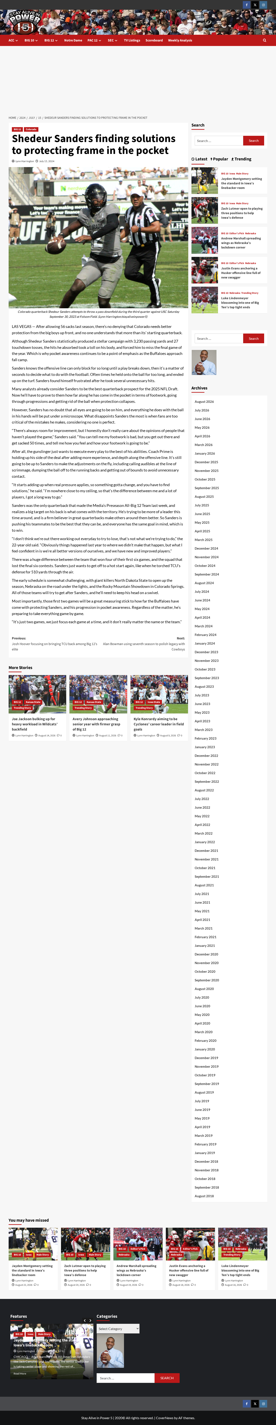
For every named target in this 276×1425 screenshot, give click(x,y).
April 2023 (202, 721)
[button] (264, 40)
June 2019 (202, 1110)
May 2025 (202, 522)
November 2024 (207, 557)
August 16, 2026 (233, 1285)
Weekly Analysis (180, 40)
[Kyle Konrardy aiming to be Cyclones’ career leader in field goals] (159, 694)
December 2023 (206, 652)
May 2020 (202, 1015)
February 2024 (205, 635)
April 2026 (202, 436)
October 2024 (205, 566)
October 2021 (205, 868)
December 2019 (206, 1058)
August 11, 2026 (107, 735)
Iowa (232, 174)
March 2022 (204, 833)
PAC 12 (92, 40)
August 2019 (204, 1092)
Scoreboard (154, 40)
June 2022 (202, 807)
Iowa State (154, 702)
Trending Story (22, 708)
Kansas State (33, 702)
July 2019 (202, 1101)
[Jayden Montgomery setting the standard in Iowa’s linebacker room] (204, 180)
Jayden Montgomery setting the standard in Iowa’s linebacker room (241, 183)
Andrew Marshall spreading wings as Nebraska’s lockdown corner (241, 243)
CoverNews (164, 1418)
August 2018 (204, 1196)
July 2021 (202, 894)
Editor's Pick (236, 233)
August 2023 (204, 686)
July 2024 (202, 591)
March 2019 (204, 1135)
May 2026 (202, 427)
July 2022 (202, 799)
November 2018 (207, 1170)
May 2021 (202, 911)
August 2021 (204, 885)
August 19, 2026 (128, 1285)
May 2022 (202, 816)
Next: (144, 644)
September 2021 (207, 876)
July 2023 (202, 695)
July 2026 (202, 410)
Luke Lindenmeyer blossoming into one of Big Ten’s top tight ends (240, 303)
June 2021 (202, 902)
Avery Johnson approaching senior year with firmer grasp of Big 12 (96, 724)
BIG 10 (29, 40)
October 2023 (205, 669)
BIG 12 (49, 40)
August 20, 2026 (76, 1285)
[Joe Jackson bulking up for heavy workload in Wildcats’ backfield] (37, 694)
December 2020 (206, 954)
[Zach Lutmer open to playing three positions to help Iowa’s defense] (204, 210)
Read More (20, 1373)
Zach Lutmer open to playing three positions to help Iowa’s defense (242, 213)
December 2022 (206, 756)
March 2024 (204, 626)
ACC (11, 40)
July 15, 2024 (46, 161)
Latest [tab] (200, 159)
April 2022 (202, 825)
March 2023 (204, 730)
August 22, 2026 (23, 1285)
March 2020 (204, 1032)
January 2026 (205, 453)
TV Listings (132, 40)
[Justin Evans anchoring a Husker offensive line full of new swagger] (204, 269)
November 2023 (207, 661)
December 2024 (206, 548)
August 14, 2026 (46, 735)
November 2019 (207, 1066)
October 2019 (205, 1075)
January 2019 (205, 1153)
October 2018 (205, 1179)
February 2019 (205, 1144)
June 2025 (202, 514)
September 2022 (207, 781)
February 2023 (205, 738)
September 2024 (207, 574)
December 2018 (206, 1161)
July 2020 (202, 997)
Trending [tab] (242, 159)
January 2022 (205, 842)
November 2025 (207, 471)
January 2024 (205, 643)
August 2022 (204, 790)
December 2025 (206, 462)
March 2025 (204, 540)
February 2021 (205, 937)
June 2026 (202, 419)
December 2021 (206, 850)
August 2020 (204, 989)
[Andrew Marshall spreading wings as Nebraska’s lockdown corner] (204, 240)
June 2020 (202, 1006)
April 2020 (202, 1023)
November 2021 (207, 859)
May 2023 (202, 712)
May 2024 (202, 609)
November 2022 (207, 764)
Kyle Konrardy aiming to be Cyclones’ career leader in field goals (159, 724)
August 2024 (204, 583)
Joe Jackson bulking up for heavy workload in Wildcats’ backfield (35, 724)
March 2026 (204, 445)
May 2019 (202, 1118)
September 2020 (207, 980)
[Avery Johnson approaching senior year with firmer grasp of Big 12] (98, 694)
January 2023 (205, 747)
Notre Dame (73, 40)
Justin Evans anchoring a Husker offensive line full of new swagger (240, 273)
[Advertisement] (138, 78)
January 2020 (205, 1049)
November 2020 (207, 963)
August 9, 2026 (168, 735)
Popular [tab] (220, 159)
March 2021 (204, 928)
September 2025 (207, 488)
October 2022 (205, 773)
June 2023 (202, 704)
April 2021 (202, 920)
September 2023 (207, 678)
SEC (111, 40)
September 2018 (207, 1187)
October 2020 (205, 971)
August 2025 (204, 496)
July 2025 (202, 505)
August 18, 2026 (181, 1285)
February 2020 (205, 1040)
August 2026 (204, 401)
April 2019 (202, 1127)
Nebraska (250, 233)
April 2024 (202, 617)
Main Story (242, 174)
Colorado (31, 129)
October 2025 (205, 479)
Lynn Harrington (25, 161)
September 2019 (207, 1084)
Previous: (54, 644)
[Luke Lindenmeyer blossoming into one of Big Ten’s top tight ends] (204, 299)
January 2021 (205, 945)
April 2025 (202, 531)
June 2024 (202, 600)
